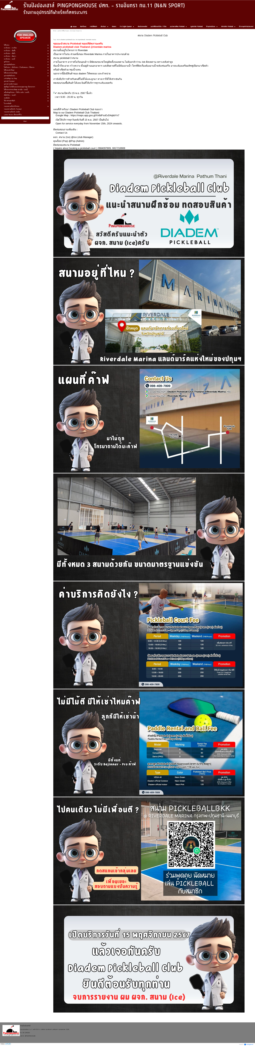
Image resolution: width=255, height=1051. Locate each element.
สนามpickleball (80, 39)
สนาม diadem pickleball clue (66, 39)
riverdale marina (91, 39)
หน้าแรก (54, 31)
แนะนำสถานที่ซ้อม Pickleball (63, 31)
